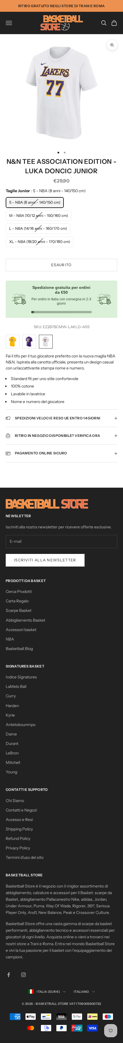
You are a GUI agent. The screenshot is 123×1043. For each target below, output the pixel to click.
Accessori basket (21, 629)
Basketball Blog (19, 648)
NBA (10, 639)
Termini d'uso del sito (24, 857)
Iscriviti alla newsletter (45, 560)
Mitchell (13, 762)
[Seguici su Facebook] (8, 975)
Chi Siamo (15, 800)
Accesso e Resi (19, 819)
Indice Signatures (21, 677)
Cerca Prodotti (19, 591)
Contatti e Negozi (21, 810)
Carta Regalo (17, 601)
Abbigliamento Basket (25, 620)
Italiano (81, 992)
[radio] (35, 202)
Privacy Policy (18, 848)
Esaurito (61, 264)
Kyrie (10, 715)
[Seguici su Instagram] (23, 975)
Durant (12, 743)
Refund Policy (18, 838)
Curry (11, 695)
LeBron (12, 753)
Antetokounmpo (20, 724)
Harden (12, 705)
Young (11, 772)
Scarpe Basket (18, 610)
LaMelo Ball (16, 686)
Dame (11, 734)
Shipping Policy (19, 829)
